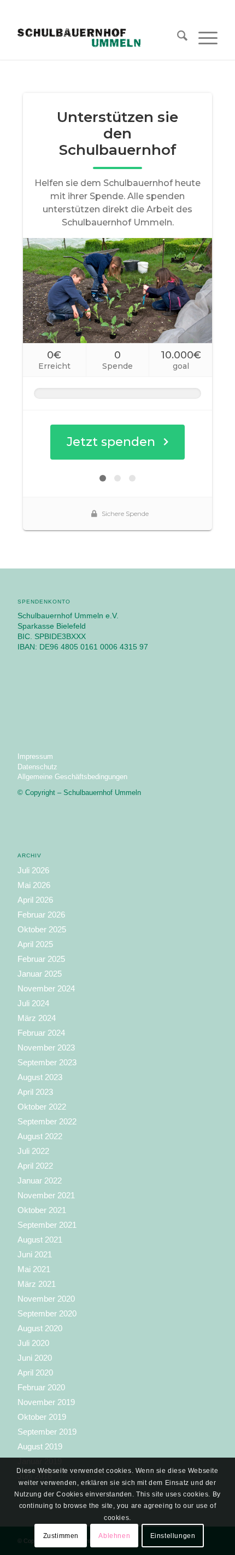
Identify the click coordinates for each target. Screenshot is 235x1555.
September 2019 (47, 1431)
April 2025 (35, 944)
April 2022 (35, 1165)
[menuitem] (176, 38)
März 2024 (36, 1018)
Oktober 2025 (41, 929)
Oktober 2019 (41, 1416)
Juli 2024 (33, 1003)
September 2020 (47, 1313)
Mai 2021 (33, 1269)
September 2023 (47, 1062)
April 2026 (35, 899)
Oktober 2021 (41, 1210)
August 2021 (39, 1239)
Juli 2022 (33, 1151)
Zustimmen (61, 1536)
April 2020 (35, 1372)
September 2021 (47, 1224)
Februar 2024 (41, 1032)
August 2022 (39, 1136)
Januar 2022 (39, 1180)
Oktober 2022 (41, 1106)
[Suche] (176, 38)
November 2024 (46, 988)
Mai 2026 (33, 885)
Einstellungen (173, 1536)
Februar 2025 (41, 959)
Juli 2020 (33, 1343)
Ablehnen (114, 1536)
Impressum (35, 756)
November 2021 (46, 1195)
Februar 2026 (41, 914)
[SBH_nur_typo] (97, 38)
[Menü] (202, 38)
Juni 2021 (34, 1254)
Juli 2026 (33, 870)
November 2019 (46, 1402)
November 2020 (46, 1298)
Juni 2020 (34, 1357)
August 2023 (39, 1077)
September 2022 (47, 1121)
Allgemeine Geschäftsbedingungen (72, 777)
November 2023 (46, 1047)
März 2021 (36, 1284)
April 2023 (35, 1091)
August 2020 (39, 1328)
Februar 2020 (41, 1387)
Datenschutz (37, 767)
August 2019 (39, 1446)
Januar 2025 (39, 973)
